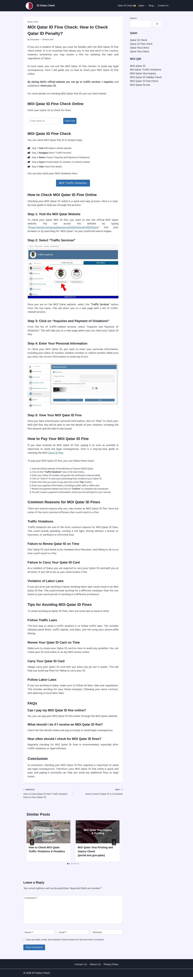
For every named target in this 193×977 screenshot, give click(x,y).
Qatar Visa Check (139, 48)
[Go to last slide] (32, 842)
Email (63, 932)
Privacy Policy (111, 964)
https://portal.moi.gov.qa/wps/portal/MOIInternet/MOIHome (63, 227)
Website (97, 932)
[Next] (114, 842)
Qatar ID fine (55, 453)
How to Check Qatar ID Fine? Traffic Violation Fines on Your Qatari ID (45, 793)
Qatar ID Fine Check (141, 44)
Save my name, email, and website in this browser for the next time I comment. (65, 939)
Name (29, 932)
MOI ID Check (33, 22)
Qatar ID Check (138, 40)
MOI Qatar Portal (140, 85)
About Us (95, 964)
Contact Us (163, 5)
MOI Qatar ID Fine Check (144, 81)
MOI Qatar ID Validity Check (146, 77)
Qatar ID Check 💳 (127, 5)
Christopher (34, 39)
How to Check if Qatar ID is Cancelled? (104, 792)
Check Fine (70, 121)
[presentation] (48, 831)
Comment (31, 898)
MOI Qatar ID (137, 66)
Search (133, 18)
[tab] (67, 863)
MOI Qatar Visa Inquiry (143, 73)
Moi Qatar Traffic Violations (145, 69)
